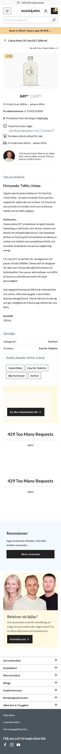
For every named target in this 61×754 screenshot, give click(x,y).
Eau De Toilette (37, 367)
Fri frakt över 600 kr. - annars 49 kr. (24, 104)
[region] (30, 71)
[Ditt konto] (46, 11)
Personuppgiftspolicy (15, 729)
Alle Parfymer (16, 375)
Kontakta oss (18, 639)
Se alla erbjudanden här (24, 411)
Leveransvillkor (11, 722)
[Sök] (54, 20)
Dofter (34, 375)
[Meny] (7, 11)
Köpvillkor (9, 715)
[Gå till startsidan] (30, 11)
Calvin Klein (15, 367)
